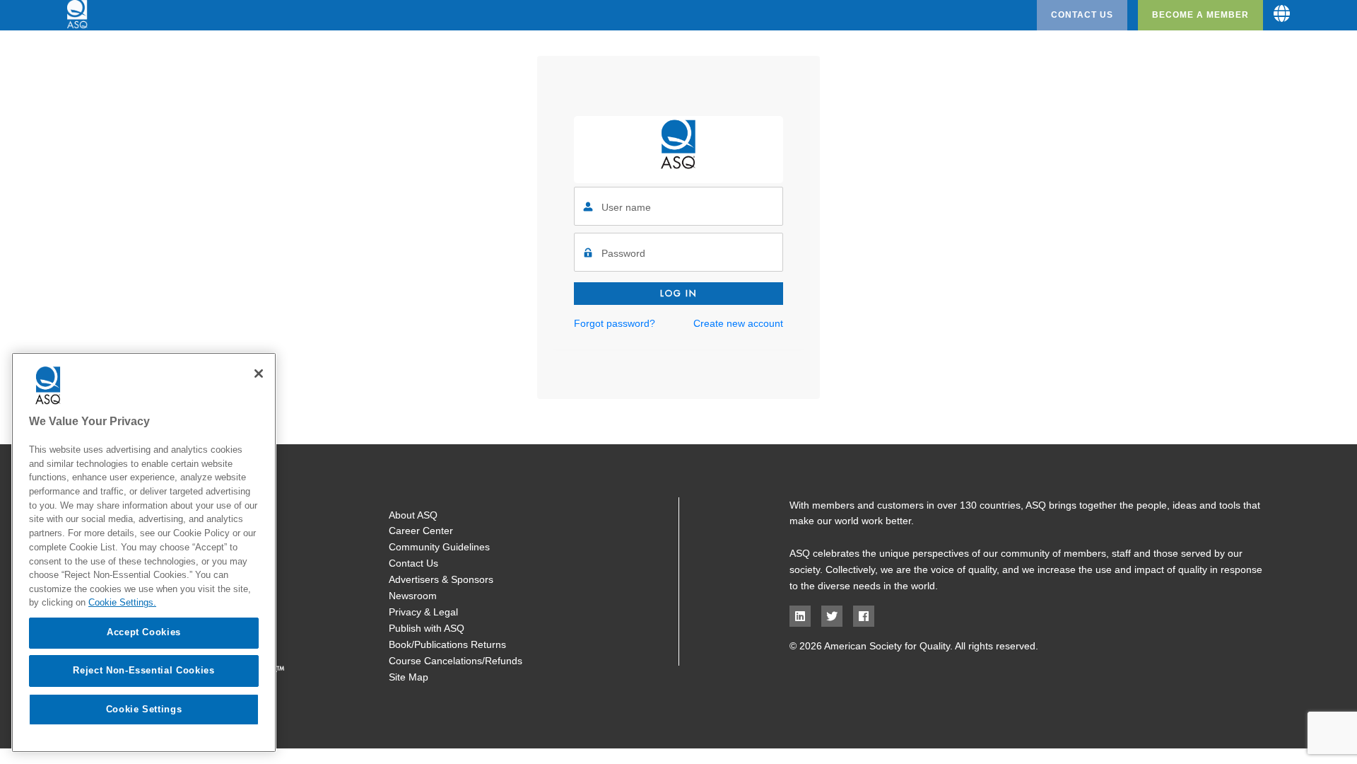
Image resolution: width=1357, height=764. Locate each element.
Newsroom (413, 595)
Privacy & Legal (423, 612)
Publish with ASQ (426, 628)
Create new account (738, 323)
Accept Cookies (144, 632)
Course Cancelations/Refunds (455, 660)
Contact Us (1082, 15)
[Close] (258, 373)
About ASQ (413, 515)
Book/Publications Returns (447, 644)
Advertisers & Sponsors (441, 579)
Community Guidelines (439, 546)
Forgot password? (614, 323)
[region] (143, 552)
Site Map (408, 677)
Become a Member (1200, 15)
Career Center (421, 530)
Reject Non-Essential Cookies (143, 670)
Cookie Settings (144, 708)
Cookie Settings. (122, 602)
